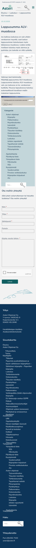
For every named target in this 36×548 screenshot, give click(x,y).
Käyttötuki (10, 414)
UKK (7, 418)
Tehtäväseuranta (14, 136)
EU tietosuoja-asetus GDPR (17, 398)
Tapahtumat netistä (15, 144)
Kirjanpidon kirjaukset (16, 175)
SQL (9, 164)
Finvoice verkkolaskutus (17, 172)
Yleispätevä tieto (13, 159)
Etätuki (8, 401)
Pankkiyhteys (13, 128)
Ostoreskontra (13, 133)
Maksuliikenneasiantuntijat (16, 404)
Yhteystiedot (8, 511)
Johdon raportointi (15, 141)
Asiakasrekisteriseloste (12, 332)
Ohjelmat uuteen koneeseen (17, 409)
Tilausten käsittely (15, 130)
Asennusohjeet (12, 406)
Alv (9, 178)
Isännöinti (11, 125)
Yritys (5, 214)
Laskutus (11, 138)
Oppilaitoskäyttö (12, 421)
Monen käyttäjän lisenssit (16, 424)
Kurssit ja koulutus (13, 429)
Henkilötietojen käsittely (12, 329)
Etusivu (4, 13)
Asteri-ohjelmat (12, 114)
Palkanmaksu (13, 120)
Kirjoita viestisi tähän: (11, 238)
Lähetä (10, 282)
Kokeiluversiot (11, 440)
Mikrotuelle (12, 162)
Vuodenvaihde (13, 170)
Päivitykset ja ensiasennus (16, 412)
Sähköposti (7, 221)
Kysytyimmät (11, 167)
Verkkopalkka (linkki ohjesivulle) (19, 393)
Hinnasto (9, 437)
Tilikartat (9, 358)
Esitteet (9, 432)
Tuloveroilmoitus (14, 146)
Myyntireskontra (14, 122)
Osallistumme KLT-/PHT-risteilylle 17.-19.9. (14, 2)
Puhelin (5, 228)
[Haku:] (23, 7)
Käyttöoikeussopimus (14, 426)
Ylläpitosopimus (12, 434)
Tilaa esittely (11, 442)
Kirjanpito (11, 117)
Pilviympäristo (13, 149)
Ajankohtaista (11, 154)
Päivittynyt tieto (12, 156)
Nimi (4, 207)
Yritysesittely (10, 351)
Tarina (7, 353)
